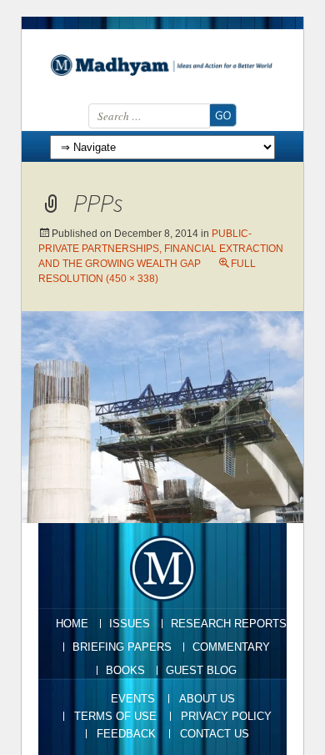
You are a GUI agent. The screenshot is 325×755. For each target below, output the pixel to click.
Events (133, 698)
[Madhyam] (162, 65)
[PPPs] (162, 416)
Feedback (126, 733)
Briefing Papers (122, 647)
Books (125, 670)
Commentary (231, 647)
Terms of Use (115, 716)
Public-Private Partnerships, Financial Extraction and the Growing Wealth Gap (160, 248)
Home (72, 623)
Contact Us (214, 733)
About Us (207, 698)
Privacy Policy (226, 716)
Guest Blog (201, 670)
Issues (129, 623)
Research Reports (229, 623)
